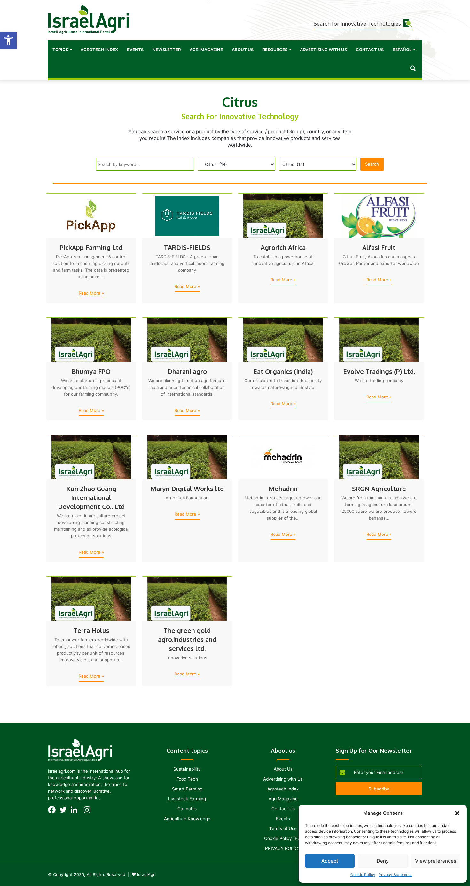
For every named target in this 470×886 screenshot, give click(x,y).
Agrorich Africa (283, 247)
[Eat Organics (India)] (283, 339)
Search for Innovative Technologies (357, 23)
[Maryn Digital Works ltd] (187, 457)
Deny (383, 861)
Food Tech (187, 779)
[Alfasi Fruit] (379, 215)
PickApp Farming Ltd (91, 247)
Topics (60, 49)
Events (135, 49)
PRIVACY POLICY (283, 848)
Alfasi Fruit (379, 247)
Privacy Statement (395, 874)
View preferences (435, 861)
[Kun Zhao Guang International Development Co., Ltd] (91, 457)
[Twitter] (64, 811)
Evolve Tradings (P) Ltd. (379, 371)
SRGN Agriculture (379, 488)
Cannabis (187, 808)
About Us (243, 49)
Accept (329, 861)
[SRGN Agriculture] (379, 457)
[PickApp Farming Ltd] (91, 215)
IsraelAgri (146, 874)
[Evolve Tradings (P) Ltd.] (379, 339)
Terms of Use (283, 828)
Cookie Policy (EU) (283, 838)
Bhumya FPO (91, 371)
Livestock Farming (187, 798)
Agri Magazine (206, 49)
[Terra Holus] (91, 598)
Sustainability (187, 769)
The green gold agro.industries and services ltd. (187, 639)
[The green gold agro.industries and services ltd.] (187, 598)
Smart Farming (187, 788)
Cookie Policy (362, 874)
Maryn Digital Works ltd (187, 488)
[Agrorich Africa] (283, 215)
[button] (8, 40)
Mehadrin (283, 488)
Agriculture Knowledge (187, 818)
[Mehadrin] (283, 457)
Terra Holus (91, 630)
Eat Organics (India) (283, 371)
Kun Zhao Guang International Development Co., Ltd (91, 497)
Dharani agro (187, 371)
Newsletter (167, 49)
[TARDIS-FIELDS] (187, 215)
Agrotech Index (99, 49)
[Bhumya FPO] (91, 339)
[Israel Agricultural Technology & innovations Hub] (88, 19)
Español (402, 49)
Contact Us (370, 49)
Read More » (91, 293)
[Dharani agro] (187, 339)
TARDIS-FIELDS (187, 247)
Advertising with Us (323, 49)
